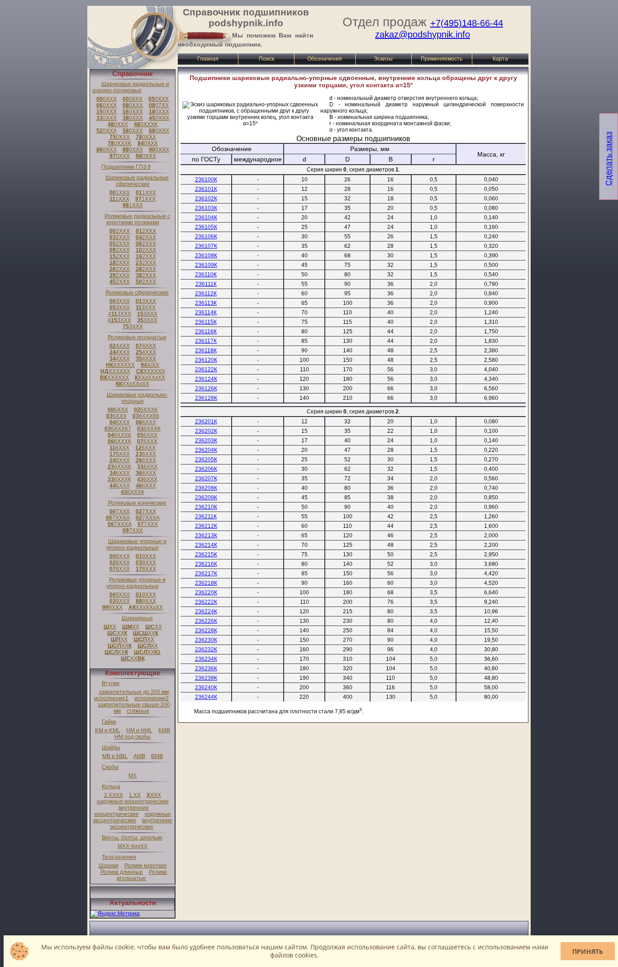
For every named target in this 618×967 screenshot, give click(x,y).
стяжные (138, 711)
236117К (206, 341)
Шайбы (111, 747)
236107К (206, 246)
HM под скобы (132, 737)
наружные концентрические (133, 801)
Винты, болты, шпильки (132, 837)
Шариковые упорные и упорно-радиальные (136, 544)
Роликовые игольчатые (137, 337)
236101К (206, 189)
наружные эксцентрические (132, 817)
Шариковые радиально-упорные (137, 398)
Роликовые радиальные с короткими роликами (137, 219)
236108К (206, 255)
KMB (164, 730)
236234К (206, 659)
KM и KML (107, 730)
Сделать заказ (608, 159)
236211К (206, 516)
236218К (206, 583)
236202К (206, 431)
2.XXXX (113, 795)
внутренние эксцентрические (141, 823)
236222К (206, 602)
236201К (206, 421)
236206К (206, 469)
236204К (206, 450)
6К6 (146, 416)
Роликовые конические (137, 503)
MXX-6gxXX (132, 846)
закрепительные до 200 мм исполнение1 (131, 695)
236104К (206, 217)
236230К (206, 640)
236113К (206, 303)
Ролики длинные (121, 872)
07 (159, 105)
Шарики (109, 866)
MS (132, 776)
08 (133, 99)
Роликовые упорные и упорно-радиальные (136, 583)
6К (145, 410)
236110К (206, 274)
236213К (206, 535)
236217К (206, 573)
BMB (157, 756)
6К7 (118, 429)
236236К (206, 668)
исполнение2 (151, 698)
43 (119, 314)
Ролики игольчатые (142, 875)
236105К (206, 227)
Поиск (266, 59)
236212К (206, 526)
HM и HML (139, 730)
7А (118, 518)
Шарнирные (137, 618)
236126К (206, 388)
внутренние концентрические (122, 811)
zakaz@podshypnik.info (422, 34)
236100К (206, 179)
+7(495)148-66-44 (466, 23)
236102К (206, 198)
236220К (206, 592)
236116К (206, 331)
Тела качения (119, 857)
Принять (587, 951)
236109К (206, 265)
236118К (206, 350)
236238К (206, 678)
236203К (206, 440)
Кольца (111, 786)
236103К (206, 208)
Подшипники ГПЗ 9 (126, 167)
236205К (206, 459)
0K (146, 124)
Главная (208, 59)
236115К (206, 322)
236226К (206, 621)
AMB (139, 756)
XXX (154, 795)
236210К (206, 507)
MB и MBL (115, 756)
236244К (206, 697)
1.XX (135, 795)
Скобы (110, 767)
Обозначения (324, 59)
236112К (206, 293)
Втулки (110, 683)
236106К (206, 236)
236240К (206, 687)
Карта (500, 59)
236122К (206, 369)
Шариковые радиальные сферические (137, 181)
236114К (206, 312)
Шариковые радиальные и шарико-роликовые (130, 87)
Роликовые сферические (137, 292)
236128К (206, 398)
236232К (206, 649)
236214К (206, 545)
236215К (206, 554)
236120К (206, 360)
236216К (206, 564)
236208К (206, 488)
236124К (206, 379)
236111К (206, 284)
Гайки (109, 722)
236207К (206, 478)
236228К (206, 630)
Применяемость (441, 59)
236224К (206, 611)
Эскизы (383, 59)
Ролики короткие (145, 866)
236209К (206, 497)
